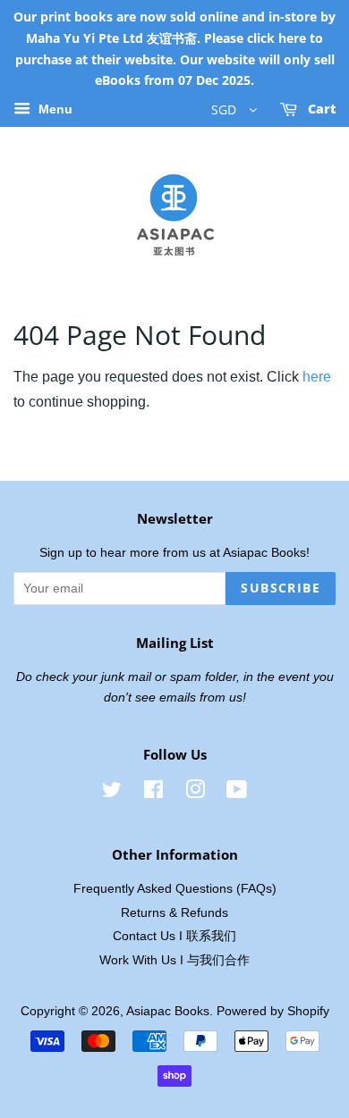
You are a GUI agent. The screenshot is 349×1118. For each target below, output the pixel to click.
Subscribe (280, 587)
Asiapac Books (167, 1011)
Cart (320, 109)
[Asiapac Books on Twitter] (112, 793)
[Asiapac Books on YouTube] (236, 793)
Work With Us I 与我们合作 (174, 960)
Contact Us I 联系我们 (174, 936)
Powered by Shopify (273, 1011)
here (316, 376)
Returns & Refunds (174, 913)
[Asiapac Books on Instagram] (195, 793)
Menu (53, 110)
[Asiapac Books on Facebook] (153, 793)
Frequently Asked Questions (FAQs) (175, 888)
